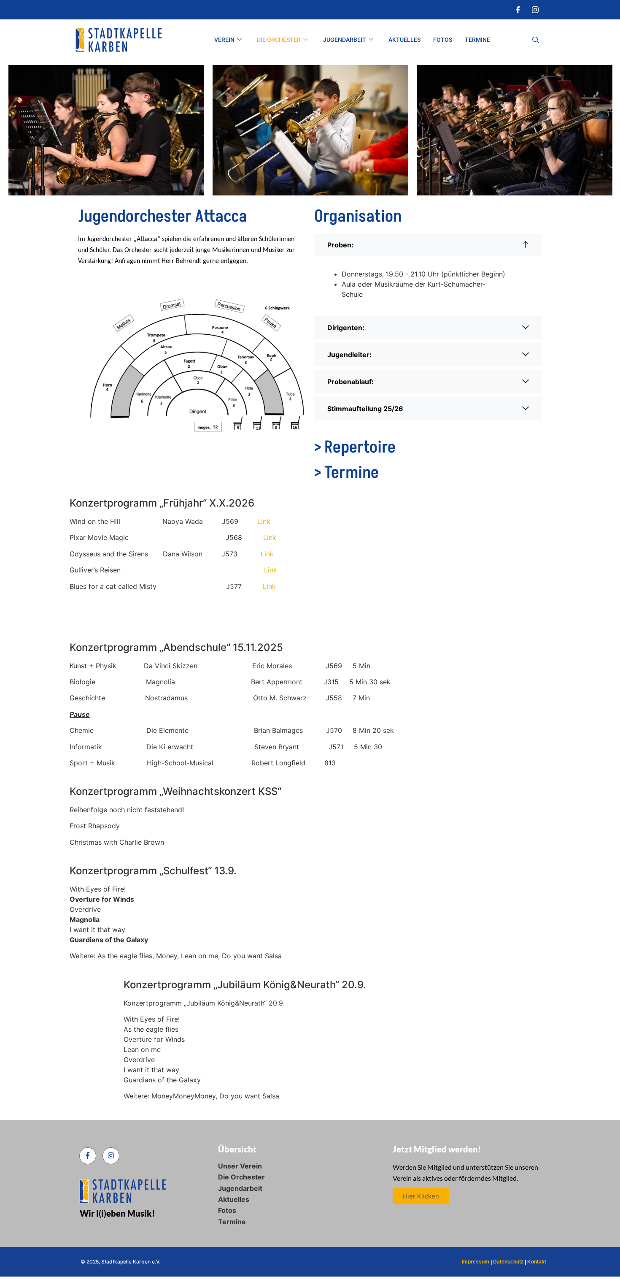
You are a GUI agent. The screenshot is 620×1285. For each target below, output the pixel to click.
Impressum (475, 1262)
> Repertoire (355, 447)
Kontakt (536, 1262)
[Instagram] (535, 9)
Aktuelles (404, 39)
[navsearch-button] (535, 40)
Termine (477, 39)
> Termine (346, 473)
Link (263, 521)
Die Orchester (279, 39)
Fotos (442, 39)
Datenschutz (508, 1262)
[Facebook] (518, 9)
